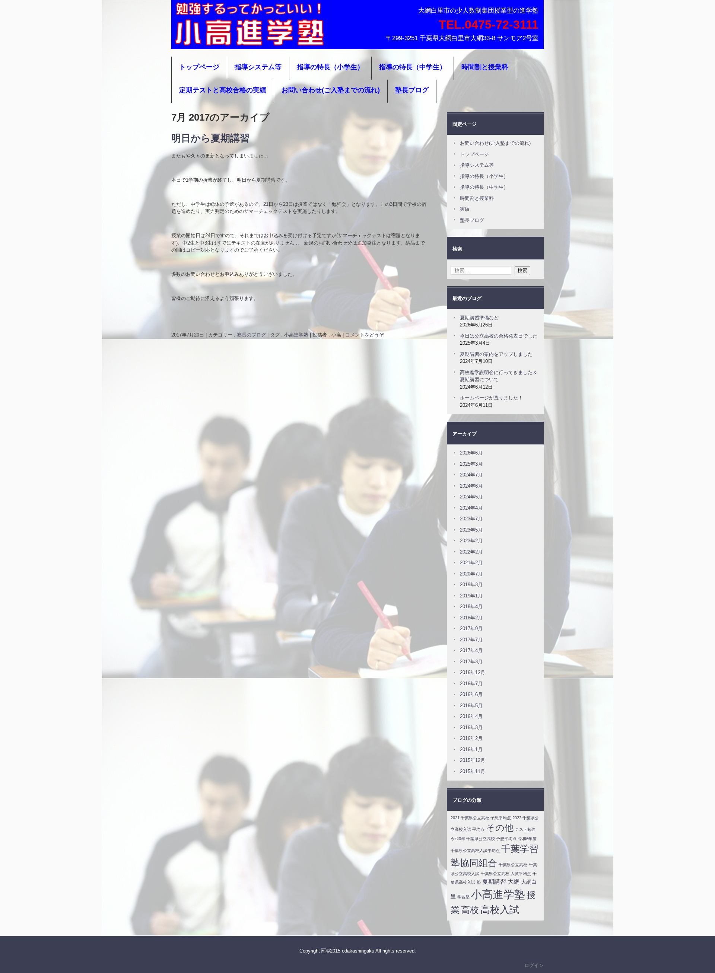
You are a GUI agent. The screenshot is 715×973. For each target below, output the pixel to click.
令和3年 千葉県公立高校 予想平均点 (484, 838)
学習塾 (463, 896)
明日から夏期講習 (210, 138)
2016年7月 (471, 683)
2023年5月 (471, 530)
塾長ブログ (412, 90)
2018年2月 (471, 618)
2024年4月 (471, 508)
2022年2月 (471, 552)
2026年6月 (471, 453)
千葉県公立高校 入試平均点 (506, 873)
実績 (465, 209)
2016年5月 (471, 705)
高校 (470, 910)
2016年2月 (471, 738)
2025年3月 (471, 464)
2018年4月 (471, 606)
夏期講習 (494, 881)
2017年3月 (471, 661)
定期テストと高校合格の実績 (222, 90)
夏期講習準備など (479, 317)
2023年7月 (471, 518)
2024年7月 (471, 475)
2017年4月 (471, 650)
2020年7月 (471, 574)
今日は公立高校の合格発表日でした (498, 336)
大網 (513, 881)
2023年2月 (471, 540)
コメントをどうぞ (364, 335)
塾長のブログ (251, 335)
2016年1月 (471, 749)
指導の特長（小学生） (330, 67)
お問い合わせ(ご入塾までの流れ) (331, 90)
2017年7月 (471, 639)
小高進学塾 (195, 39)
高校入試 (499, 910)
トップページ (199, 67)
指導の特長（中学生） (412, 67)
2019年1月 (471, 596)
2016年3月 (471, 727)
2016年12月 (472, 672)
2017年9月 (471, 628)
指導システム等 (258, 67)
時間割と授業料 (484, 67)
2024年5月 (471, 497)
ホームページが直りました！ (491, 398)
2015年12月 (472, 760)
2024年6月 (471, 486)
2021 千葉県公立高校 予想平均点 (481, 818)
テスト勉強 (525, 829)
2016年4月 (471, 716)
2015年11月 (472, 771)
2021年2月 (471, 562)
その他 (500, 828)
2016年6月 (471, 694)
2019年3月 (471, 584)
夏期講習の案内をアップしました (496, 354)
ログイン (534, 965)
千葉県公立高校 (513, 864)
